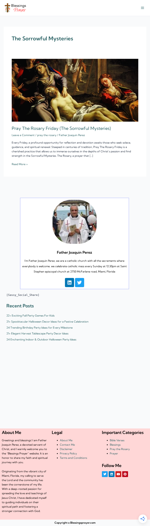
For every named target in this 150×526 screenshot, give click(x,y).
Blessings (115, 444)
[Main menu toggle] (142, 8)
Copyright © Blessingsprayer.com (75, 522)
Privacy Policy (68, 453)
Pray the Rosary (120, 449)
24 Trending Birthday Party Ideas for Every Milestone (39, 327)
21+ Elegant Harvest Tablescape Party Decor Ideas (37, 333)
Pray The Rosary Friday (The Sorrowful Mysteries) (61, 128)
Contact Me (67, 444)
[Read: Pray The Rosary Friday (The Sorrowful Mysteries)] (75, 90)
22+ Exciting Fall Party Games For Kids (30, 315)
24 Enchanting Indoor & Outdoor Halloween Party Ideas (41, 339)
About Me (66, 440)
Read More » (20, 164)
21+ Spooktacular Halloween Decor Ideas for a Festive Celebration (47, 321)
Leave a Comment (23, 135)
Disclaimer (66, 449)
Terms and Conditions (73, 458)
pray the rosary (46, 135)
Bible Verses (117, 440)
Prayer (114, 453)
